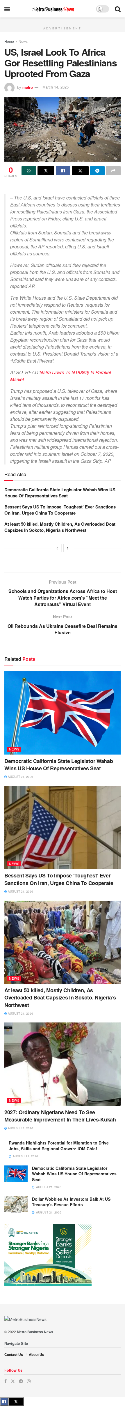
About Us (36, 1354)
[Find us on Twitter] (13, 1381)
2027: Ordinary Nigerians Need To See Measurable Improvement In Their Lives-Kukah (60, 1115)
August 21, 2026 (20, 777)
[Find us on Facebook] (5, 1381)
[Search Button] (118, 8)
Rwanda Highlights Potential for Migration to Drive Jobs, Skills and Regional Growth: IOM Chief (59, 1145)
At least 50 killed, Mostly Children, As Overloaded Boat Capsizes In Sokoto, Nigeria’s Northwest (59, 527)
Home (9, 41)
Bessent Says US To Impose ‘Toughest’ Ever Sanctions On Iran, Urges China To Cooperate (60, 510)
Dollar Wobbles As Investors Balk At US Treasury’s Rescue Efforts (71, 1202)
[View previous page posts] (57, 548)
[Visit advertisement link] (62, 20)
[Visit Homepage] (53, 9)
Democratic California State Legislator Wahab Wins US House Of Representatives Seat (59, 492)
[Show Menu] (7, 8)
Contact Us (13, 1354)
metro (27, 87)
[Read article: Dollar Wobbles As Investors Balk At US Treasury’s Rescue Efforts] (16, 1204)
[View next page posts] (67, 548)
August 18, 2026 (20, 1128)
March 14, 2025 (55, 87)
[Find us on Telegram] (21, 1381)
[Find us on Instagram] (29, 1381)
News (23, 41)
